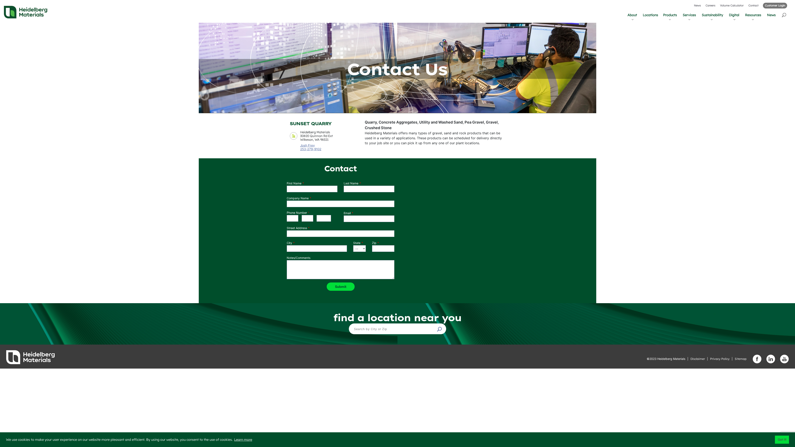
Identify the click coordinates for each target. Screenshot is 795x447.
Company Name (298, 198)
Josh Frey (307, 145)
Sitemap (741, 359)
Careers (710, 5)
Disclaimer (697, 359)
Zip (374, 243)
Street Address (297, 228)
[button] (784, 14)
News (697, 5)
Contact (753, 5)
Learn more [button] (243, 439)
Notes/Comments (298, 258)
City (289, 243)
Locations (650, 15)
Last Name (351, 183)
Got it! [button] (782, 439)
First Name (294, 183)
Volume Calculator (732, 5)
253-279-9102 (310, 149)
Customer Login (775, 5)
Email (347, 213)
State (356, 243)
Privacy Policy (720, 359)
